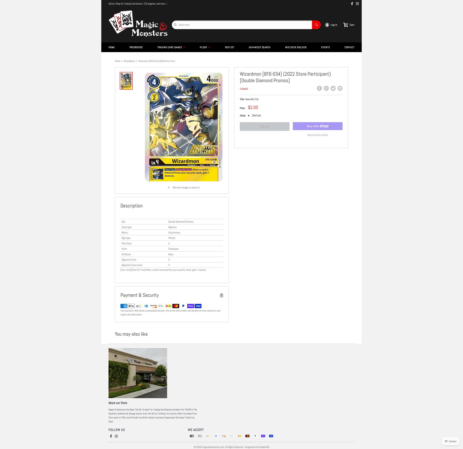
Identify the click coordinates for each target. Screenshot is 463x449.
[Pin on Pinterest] (326, 88)
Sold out (264, 126)
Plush (204, 47)
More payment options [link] (317, 134)
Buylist (229, 47)
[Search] (316, 24)
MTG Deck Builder (296, 47)
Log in (334, 24)
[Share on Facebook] (319, 88)
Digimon (244, 88)
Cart (352, 24)
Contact (349, 47)
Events (325, 47)
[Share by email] (340, 88)
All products (129, 61)
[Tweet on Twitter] (333, 88)
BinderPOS (264, 447)
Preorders (136, 47)
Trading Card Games (170, 47)
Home (112, 47)
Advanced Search (260, 47)
